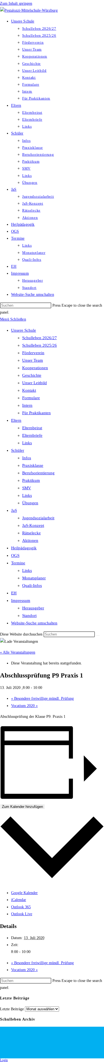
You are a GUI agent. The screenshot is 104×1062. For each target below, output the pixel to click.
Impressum (20, 600)
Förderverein (33, 353)
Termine (18, 563)
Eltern (16, 420)
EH (14, 593)
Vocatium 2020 (24, 706)
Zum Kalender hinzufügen (22, 807)
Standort (29, 615)
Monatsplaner (34, 578)
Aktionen (30, 540)
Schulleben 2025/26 (39, 345)
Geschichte (31, 375)
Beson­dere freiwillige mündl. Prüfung (42, 698)
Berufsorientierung (38, 473)
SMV (26, 488)
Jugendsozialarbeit (38, 518)
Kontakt (29, 390)
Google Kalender (24, 893)
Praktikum (31, 480)
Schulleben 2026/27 (39, 338)
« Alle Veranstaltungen (17, 652)
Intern (27, 405)
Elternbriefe (32, 435)
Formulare (31, 398)
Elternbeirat (32, 428)
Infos (26, 458)
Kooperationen (35, 368)
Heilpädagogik (24, 548)
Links (27, 443)
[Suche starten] (98, 635)
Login (4, 1060)
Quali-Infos (32, 585)
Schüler (17, 450)
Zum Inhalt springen (16, 3)
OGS (15, 555)
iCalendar (18, 900)
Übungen (30, 503)
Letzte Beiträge (12, 1009)
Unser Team (32, 360)
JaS (14, 510)
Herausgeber (33, 608)
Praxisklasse (32, 465)
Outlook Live (21, 914)
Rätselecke (31, 533)
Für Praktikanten (36, 413)
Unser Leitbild (34, 383)
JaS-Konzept (33, 525)
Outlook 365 (21, 907)
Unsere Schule (23, 330)
